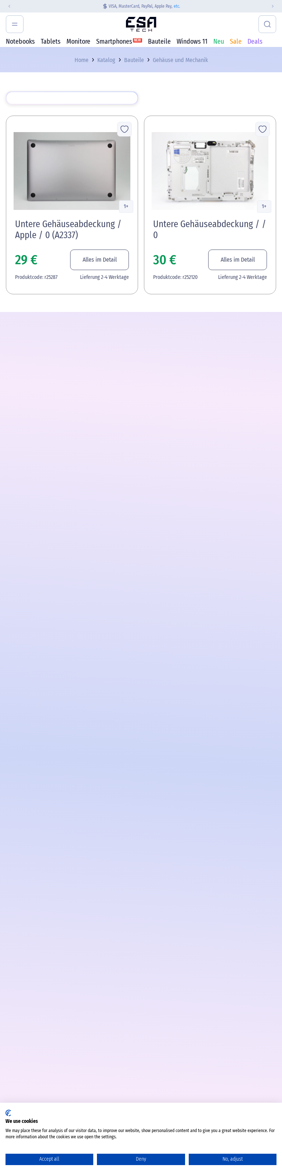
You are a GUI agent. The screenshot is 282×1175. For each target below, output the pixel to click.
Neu (218, 41)
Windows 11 (192, 41)
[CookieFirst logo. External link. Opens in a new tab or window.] (8, 1113)
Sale (236, 41)
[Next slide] (276, 6)
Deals (255, 41)
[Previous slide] (6, 6)
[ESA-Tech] (141, 24)
